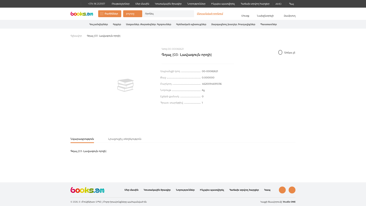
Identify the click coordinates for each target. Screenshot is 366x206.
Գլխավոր (76, 35)
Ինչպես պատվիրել (223, 3)
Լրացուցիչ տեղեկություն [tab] (124, 138)
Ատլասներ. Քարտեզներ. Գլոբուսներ (148, 24)
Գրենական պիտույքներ (191, 24)
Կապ (267, 189)
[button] (132, 13)
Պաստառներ (268, 24)
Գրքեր (117, 24)
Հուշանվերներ (98, 24)
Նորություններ (196, 3)
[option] (125, 85)
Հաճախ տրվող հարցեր (255, 3)
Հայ (291, 3)
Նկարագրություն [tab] (82, 138)
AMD (278, 3)
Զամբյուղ (289, 15)
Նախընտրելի (265, 15)
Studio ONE (289, 201)
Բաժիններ (111, 13)
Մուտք (245, 15)
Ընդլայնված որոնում (210, 13)
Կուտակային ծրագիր (168, 3)
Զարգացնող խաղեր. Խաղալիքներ (233, 24)
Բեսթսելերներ (121, 3)
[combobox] (164, 13)
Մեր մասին (142, 3)
